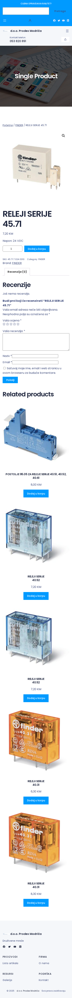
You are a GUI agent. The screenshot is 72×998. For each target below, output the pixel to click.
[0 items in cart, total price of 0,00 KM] (65, 39)
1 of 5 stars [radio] (4, 324)
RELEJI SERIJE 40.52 (36, 578)
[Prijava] (30, 20)
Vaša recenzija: (14, 331)
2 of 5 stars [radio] (7, 324)
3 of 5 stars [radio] (11, 324)
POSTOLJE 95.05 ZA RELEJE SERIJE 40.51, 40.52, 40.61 (36, 476)
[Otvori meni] (5, 20)
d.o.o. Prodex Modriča (26, 31)
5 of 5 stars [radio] (18, 324)
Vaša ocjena (12, 320)
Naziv (7, 356)
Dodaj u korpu (37, 249)
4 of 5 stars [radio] (14, 324)
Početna (8, 125)
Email (7, 362)
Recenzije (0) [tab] (17, 272)
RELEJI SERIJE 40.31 (36, 783)
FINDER (19, 125)
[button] (63, 136)
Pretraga (60, 11)
